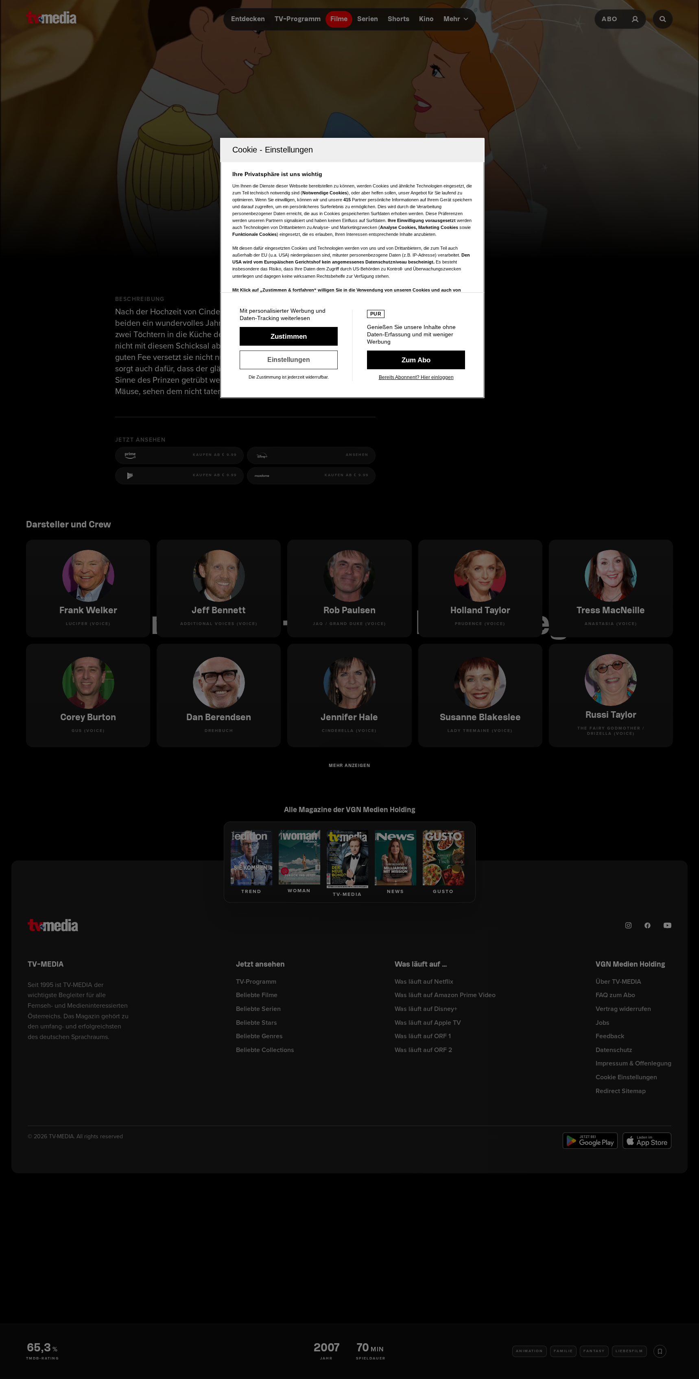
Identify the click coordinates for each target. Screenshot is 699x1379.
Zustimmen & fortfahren (289, 336)
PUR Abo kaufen (416, 360)
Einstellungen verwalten (289, 360)
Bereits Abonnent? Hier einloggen (416, 377)
